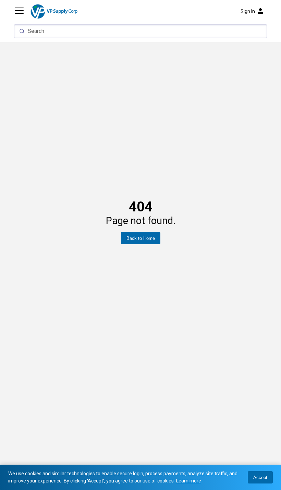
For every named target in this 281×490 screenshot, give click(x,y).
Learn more (188, 480)
